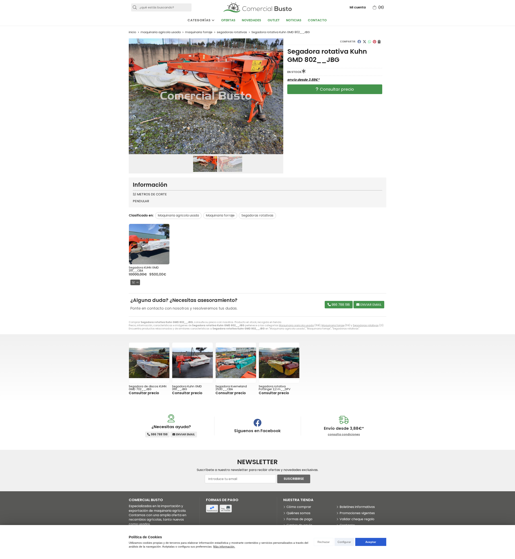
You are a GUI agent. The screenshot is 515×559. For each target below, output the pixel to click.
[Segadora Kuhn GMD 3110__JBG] (192, 363)
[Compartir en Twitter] (364, 42)
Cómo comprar (298, 507)
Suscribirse (294, 478)
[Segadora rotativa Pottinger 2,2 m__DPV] (279, 363)
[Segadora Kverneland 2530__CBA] (236, 363)
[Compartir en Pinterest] (374, 42)
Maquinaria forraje (332, 325)
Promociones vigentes (357, 513)
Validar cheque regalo (357, 519)
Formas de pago (299, 519)
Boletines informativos (357, 507)
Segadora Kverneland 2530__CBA (231, 387)
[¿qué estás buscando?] (161, 7)
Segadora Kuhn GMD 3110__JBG (187, 387)
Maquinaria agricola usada (296, 325)
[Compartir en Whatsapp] (369, 42)
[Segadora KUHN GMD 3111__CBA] (149, 244)
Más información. (224, 546)
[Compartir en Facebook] (359, 42)
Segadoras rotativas (366, 325)
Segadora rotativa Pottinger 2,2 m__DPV (274, 387)
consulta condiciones (344, 434)
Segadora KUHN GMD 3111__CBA (144, 269)
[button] (204, 151)
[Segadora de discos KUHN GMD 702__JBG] (149, 363)
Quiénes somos (298, 513)
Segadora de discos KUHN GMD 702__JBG (147, 387)
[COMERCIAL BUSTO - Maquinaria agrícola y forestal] (257, 7)
